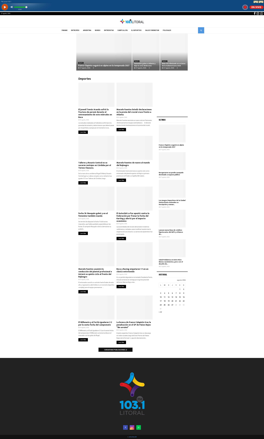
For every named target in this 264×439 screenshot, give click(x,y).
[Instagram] (132, 427)
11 (164, 297)
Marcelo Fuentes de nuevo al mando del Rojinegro (133, 164)
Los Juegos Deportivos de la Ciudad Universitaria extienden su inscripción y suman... (172, 202)
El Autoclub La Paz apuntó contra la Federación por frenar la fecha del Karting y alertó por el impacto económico (133, 217)
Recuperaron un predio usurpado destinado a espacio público (171, 173)
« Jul (160, 312)
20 (172, 301)
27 (172, 305)
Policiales (167, 30)
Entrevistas (109, 30)
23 (183, 301)
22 (180, 301)
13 (172, 297)
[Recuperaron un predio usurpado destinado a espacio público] (172, 161)
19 (168, 301)
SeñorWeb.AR (133, 437)
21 (176, 301)
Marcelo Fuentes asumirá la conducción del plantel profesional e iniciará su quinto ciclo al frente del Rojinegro (95, 273)
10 (160, 297)
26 (168, 305)
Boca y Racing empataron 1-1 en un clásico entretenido (132, 270)
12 (168, 297)
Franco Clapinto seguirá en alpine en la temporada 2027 (103, 65)
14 (176, 297)
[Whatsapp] (138, 427)
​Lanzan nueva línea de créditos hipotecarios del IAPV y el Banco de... (171, 232)
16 (183, 297)
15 (180, 297)
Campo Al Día (122, 30)
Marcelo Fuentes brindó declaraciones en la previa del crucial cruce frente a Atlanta (134, 112)
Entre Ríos (75, 30)
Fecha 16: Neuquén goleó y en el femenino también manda (93, 215)
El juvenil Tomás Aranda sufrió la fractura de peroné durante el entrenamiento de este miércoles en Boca (95, 113)
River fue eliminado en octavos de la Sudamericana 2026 (173, 64)
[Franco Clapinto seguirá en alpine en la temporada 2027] (104, 52)
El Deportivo (136, 30)
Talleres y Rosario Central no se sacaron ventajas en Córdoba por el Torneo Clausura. (94, 165)
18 (164, 301)
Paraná (64, 30)
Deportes (81, 62)
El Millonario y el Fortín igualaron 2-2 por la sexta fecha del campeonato (95, 324)
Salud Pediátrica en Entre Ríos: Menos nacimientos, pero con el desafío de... (171, 261)
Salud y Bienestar (152, 30)
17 (160, 301)
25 (164, 305)
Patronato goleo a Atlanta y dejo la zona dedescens (144, 64)
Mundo (97, 30)
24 (160, 305)
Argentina (87, 30)
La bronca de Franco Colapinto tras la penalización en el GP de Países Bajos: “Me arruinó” (134, 325)
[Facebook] (125, 427)
